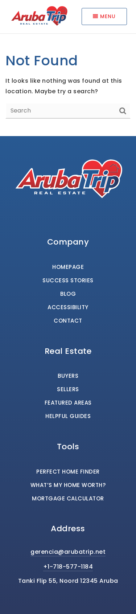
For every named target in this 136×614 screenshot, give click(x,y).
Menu (107, 16)
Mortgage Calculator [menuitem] (68, 498)
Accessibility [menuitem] (68, 307)
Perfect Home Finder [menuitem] (68, 471)
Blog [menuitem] (68, 294)
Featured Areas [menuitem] (68, 402)
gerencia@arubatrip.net (68, 552)
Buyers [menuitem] (68, 376)
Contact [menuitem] (68, 320)
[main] (68, 68)
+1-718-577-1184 (68, 566)
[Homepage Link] (38, 16)
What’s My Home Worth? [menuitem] (68, 485)
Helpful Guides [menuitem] (68, 416)
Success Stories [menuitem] (68, 280)
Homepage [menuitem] (68, 267)
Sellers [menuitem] (68, 389)
